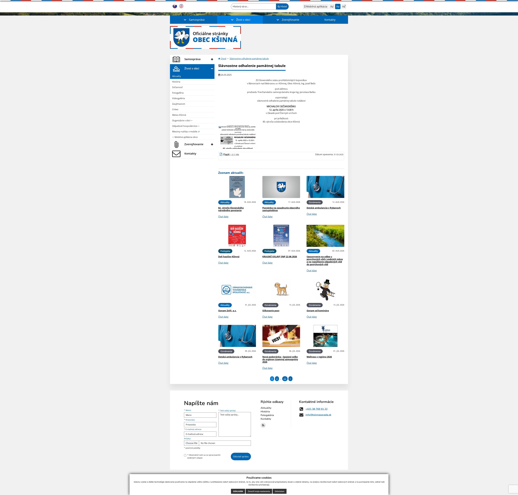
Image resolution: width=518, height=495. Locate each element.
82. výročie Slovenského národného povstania (231, 209)
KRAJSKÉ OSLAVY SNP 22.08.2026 (279, 256)
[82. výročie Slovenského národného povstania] (237, 187)
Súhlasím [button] (238, 491)
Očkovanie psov (270, 310)
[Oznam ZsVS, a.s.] (237, 290)
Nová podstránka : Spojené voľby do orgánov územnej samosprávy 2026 (280, 359)
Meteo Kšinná (179, 114)
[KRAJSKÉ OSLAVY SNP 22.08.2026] (281, 236)
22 (285, 378)
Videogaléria (178, 98)
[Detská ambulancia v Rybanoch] (325, 187)
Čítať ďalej (223, 216)
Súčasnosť (177, 87)
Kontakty (329, 19)
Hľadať (283, 6)
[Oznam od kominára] (325, 290)
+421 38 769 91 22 (317, 409)
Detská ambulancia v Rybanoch (324, 207)
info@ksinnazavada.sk (318, 414)
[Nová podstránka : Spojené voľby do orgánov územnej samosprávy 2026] (281, 336)
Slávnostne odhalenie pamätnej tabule (249, 58)
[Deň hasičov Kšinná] (237, 236)
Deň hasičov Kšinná (228, 256)
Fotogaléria (178, 92)
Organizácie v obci (181, 120)
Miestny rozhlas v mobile (185, 131)
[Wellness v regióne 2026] (325, 336)
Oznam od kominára (318, 310)
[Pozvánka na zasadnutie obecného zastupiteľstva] (281, 187)
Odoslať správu (241, 456)
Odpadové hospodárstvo (185, 126)
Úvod (223, 58)
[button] (193, 20)
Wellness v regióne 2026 (319, 356)
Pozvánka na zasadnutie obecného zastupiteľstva (281, 209)
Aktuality (176, 76)
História (176, 81)
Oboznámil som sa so (203, 456)
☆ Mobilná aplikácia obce (185, 137)
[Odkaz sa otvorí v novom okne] (263, 425)
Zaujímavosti (178, 103)
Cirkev (175, 109)
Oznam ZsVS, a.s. (227, 310)
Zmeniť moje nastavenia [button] (259, 491)
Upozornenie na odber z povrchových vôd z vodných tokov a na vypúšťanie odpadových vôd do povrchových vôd (325, 260)
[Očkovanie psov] (281, 290)
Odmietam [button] (279, 491)
